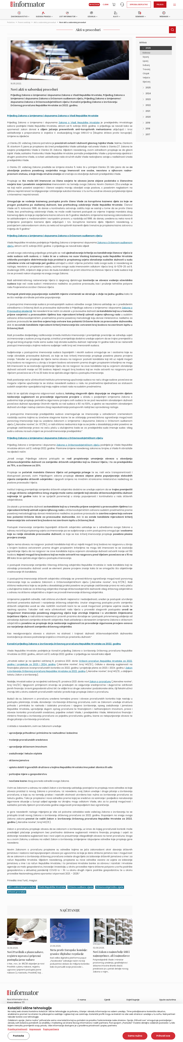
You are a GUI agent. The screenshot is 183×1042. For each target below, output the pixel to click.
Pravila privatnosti (17, 1029)
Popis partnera (51, 1029)
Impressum (35, 1029)
